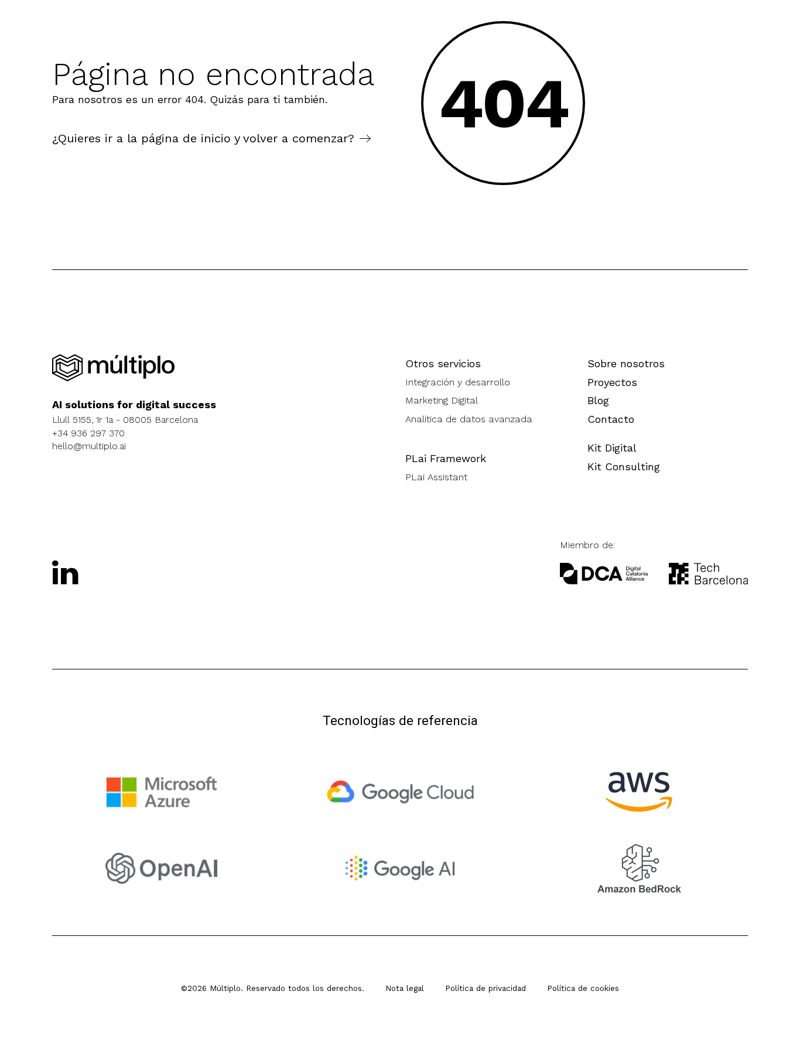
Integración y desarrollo (457, 382)
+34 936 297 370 (88, 433)
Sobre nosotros (626, 363)
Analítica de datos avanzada (468, 419)
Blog (598, 400)
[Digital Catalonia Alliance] (708, 574)
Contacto (610, 419)
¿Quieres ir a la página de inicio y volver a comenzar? (203, 138)
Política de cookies (583, 988)
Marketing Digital (441, 400)
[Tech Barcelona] (604, 574)
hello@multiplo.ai (89, 446)
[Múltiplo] (113, 368)
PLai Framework (445, 458)
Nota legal (404, 988)
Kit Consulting (623, 466)
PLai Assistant (436, 477)
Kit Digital (612, 448)
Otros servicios (443, 363)
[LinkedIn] (65, 572)
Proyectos (612, 382)
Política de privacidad (485, 988)
